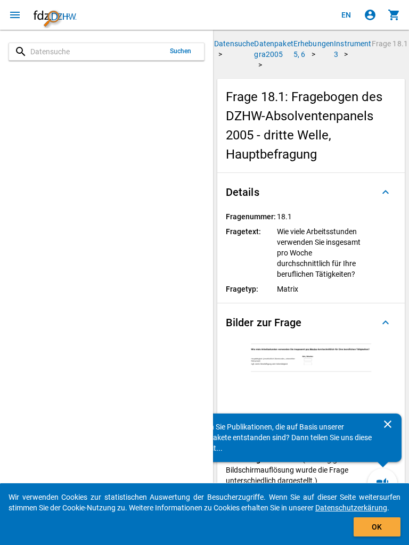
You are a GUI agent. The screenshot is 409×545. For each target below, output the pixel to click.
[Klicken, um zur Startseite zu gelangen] (54, 15)
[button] (311, 192)
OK (377, 527)
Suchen (181, 51)
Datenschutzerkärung (351, 507)
